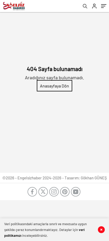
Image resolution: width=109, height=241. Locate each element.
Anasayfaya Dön (54, 85)
